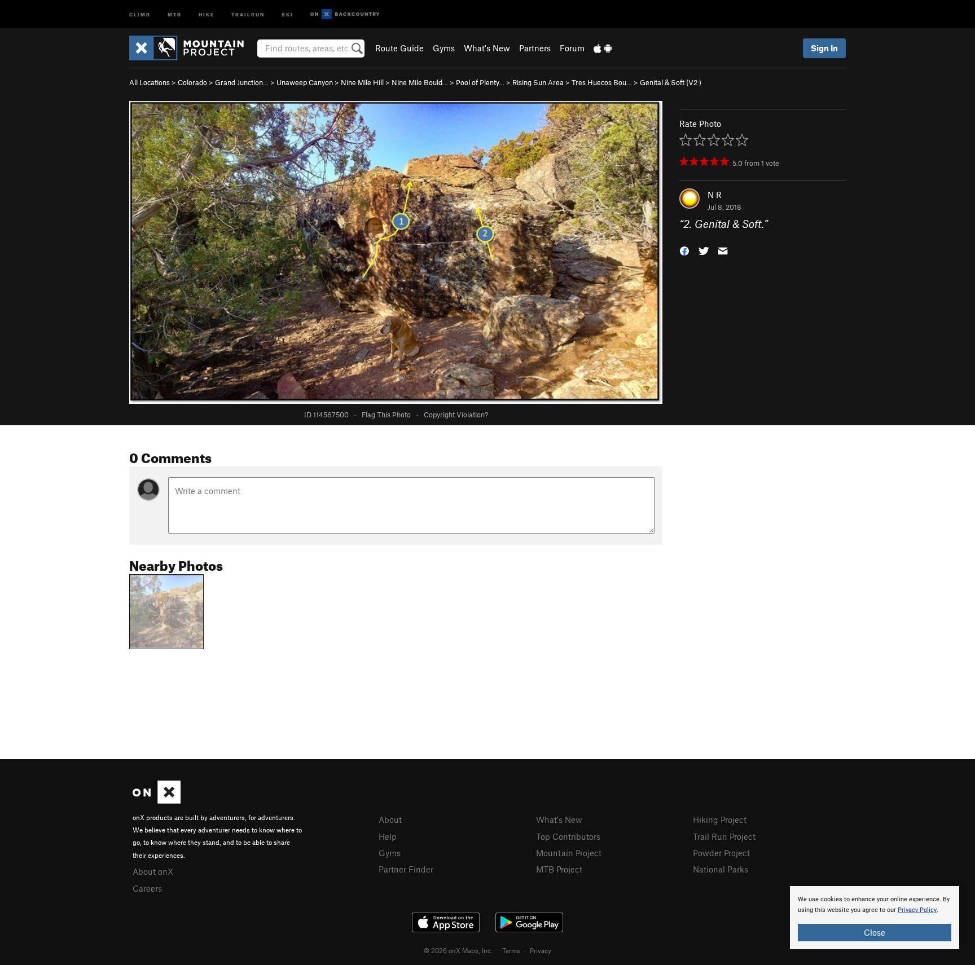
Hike (206, 13)
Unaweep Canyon (304, 82)
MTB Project (559, 869)
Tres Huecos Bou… (602, 82)
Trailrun (248, 13)
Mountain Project (568, 853)
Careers (147, 888)
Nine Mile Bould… (420, 82)
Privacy (540, 950)
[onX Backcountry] (345, 14)
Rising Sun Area (538, 82)
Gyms (444, 48)
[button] (684, 250)
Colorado (192, 82)
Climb (140, 13)
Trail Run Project (724, 836)
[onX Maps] (157, 800)
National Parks (720, 869)
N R (715, 195)
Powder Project (721, 853)
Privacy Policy (917, 910)
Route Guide (399, 48)
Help (388, 836)
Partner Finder (406, 869)
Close (874, 932)
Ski (287, 13)
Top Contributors (568, 836)
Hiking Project (719, 819)
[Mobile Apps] (603, 48)
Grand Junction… (242, 82)
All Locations (149, 82)
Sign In (824, 48)
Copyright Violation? (456, 414)
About (390, 819)
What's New (487, 48)
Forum (572, 48)
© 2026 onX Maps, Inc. (458, 950)
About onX (153, 871)
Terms (511, 950)
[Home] (192, 48)
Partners (535, 48)
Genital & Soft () (670, 82)
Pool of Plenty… (480, 82)
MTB (175, 13)
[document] (874, 917)
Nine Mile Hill (362, 82)
